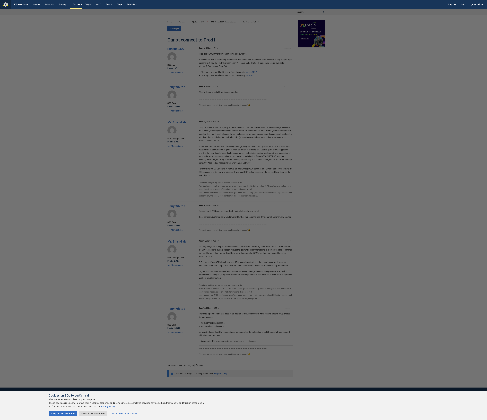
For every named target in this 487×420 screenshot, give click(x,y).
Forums (76, 4)
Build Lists (132, 4)
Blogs (119, 4)
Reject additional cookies (93, 413)
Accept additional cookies (63, 413)
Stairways (63, 4)
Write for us (479, 4)
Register (452, 4)
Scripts (88, 4)
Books (109, 4)
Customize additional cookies (123, 413)
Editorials (49, 4)
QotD (98, 4)
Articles (36, 4)
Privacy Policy (108, 406)
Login (463, 4)
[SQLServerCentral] (5, 4)
